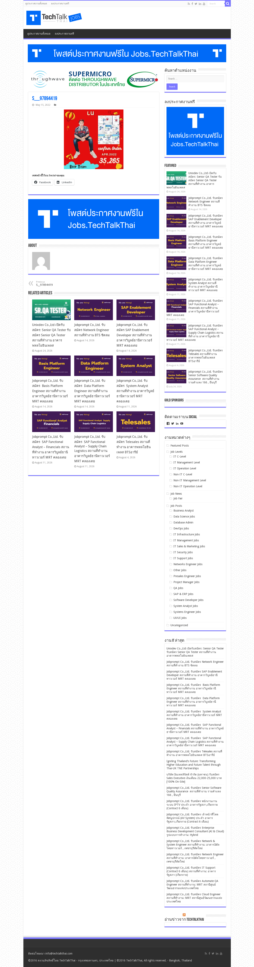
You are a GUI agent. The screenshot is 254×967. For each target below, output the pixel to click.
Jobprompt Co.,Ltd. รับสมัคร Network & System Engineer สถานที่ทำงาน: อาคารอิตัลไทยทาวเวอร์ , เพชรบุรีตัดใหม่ (192, 844)
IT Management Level (186, 462)
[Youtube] (204, 3)
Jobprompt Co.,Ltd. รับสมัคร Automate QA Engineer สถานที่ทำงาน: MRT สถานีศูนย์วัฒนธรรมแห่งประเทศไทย (192, 884)
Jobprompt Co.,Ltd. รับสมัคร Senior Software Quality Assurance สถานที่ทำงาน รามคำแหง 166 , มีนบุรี (193, 791)
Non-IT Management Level (189, 480)
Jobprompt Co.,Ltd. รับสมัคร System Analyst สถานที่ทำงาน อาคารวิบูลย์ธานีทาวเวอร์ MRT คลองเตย (135, 391)
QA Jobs (178, 588)
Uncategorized (179, 625)
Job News (176, 493)
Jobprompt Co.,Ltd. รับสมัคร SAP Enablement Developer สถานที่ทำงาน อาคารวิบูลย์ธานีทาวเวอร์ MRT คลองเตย (134, 335)
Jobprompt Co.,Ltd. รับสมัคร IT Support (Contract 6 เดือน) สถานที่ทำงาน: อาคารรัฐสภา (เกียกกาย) (191, 871)
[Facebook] (192, 3)
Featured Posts (179, 445)
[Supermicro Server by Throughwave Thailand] (93, 79)
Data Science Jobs (184, 516)
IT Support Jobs (183, 558)
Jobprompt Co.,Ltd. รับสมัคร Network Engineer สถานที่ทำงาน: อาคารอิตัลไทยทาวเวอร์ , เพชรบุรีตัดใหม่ (195, 858)
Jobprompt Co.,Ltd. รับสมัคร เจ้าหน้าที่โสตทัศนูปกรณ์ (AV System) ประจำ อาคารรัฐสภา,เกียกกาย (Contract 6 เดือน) (192, 818)
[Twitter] (196, 3)
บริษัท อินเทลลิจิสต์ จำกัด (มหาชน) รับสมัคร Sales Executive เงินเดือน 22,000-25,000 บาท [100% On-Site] (194, 778)
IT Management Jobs (186, 540)
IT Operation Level (184, 468)
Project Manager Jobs (186, 582)
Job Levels (176, 451)
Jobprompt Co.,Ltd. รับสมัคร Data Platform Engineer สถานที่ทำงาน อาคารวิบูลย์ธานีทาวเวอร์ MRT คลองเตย (92, 391)
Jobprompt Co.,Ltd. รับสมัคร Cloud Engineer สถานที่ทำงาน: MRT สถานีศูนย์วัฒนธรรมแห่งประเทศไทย (194, 898)
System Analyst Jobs (185, 606)
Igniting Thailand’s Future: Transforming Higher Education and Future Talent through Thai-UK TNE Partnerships (193, 765)
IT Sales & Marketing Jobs (189, 546)
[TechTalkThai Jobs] (54, 18)
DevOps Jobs (181, 528)
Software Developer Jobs (188, 600)
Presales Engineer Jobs (187, 576)
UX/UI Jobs (180, 617)
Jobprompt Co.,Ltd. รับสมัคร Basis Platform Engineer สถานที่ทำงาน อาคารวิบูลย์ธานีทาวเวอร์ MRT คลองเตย (50, 391)
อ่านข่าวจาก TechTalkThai (184, 920)
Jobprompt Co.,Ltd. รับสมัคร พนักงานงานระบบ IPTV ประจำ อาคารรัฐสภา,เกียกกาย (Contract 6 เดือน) (192, 804)
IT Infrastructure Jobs (186, 534)
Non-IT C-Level (182, 474)
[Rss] (188, 3)
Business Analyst (183, 510)
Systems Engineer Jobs (187, 611)
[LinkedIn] (200, 3)
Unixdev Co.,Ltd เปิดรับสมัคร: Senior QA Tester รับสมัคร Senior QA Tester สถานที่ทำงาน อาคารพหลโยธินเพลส (51, 335)
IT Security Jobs (183, 552)
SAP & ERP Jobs (183, 594)
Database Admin (183, 522)
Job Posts (176, 505)
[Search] (228, 4)
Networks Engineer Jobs (187, 564)
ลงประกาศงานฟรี (60, 3)
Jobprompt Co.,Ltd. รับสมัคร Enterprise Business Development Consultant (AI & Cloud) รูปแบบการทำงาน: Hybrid (195, 831)
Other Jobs (179, 570)
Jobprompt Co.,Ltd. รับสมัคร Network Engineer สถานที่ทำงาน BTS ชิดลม (92, 330)
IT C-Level (179, 456)
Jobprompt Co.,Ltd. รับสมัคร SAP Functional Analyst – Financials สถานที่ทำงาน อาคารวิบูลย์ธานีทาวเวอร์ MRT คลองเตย (50, 447)
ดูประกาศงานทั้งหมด (36, 3)
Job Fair (178, 498)
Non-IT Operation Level (187, 486)
